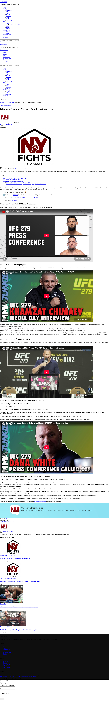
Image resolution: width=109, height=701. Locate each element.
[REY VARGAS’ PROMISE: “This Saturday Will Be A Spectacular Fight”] (13, 577)
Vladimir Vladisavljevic (6, 124)
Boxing (2, 604)
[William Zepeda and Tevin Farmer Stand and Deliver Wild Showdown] (11, 602)
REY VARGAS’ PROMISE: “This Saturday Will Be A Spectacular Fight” (20, 581)
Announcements (10, 102)
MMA (7, 519)
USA (9, 105)
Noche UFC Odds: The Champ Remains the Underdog (15, 558)
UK (9, 626)
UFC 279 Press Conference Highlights (13, 181)
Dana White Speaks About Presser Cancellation (18, 182)
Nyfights (2, 102)
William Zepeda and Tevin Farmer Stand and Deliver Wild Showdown (19, 607)
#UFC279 (15, 195)
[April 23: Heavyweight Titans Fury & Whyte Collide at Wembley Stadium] (13, 625)
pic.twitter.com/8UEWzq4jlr (33, 197)
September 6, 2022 (16, 200)
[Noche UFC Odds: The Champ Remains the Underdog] (13, 554)
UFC (8, 555)
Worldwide (12, 555)
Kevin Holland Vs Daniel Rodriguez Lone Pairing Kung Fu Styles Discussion (26, 184)
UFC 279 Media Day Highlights (11, 179)
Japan (9, 578)
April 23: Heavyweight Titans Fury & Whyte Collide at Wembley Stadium (20, 630)
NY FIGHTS (3, 2)
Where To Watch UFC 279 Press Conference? (14, 178)
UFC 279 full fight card (40, 501)
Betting (2, 555)
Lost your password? (5, 696)
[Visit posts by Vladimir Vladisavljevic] (5, 121)
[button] (4, 42)
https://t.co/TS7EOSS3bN (18, 197)
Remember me (5, 693)
